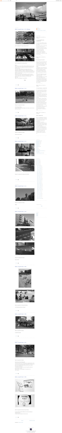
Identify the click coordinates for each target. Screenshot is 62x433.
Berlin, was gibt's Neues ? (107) (20, 342)
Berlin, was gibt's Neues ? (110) (20, 211)
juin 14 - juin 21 (39, 173)
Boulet (37, 213)
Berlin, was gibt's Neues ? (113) (20, 115)
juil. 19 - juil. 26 (39, 179)
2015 (38, 164)
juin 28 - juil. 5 (39, 175)
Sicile (37, 151)
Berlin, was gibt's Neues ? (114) (20, 88)
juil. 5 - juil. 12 (39, 177)
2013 (38, 162)
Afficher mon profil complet (41, 30)
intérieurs (37, 145)
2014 (38, 163)
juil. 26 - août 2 (39, 180)
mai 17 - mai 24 (39, 168)
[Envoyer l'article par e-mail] (18, 112)
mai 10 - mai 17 (39, 167)
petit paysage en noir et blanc (40, 150)
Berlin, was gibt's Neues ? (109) (20, 266)
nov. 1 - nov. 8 (39, 195)
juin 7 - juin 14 (39, 172)
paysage (37, 149)
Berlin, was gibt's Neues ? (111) (20, 186)
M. (36, 147)
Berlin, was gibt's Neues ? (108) (20, 314)
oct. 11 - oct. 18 (39, 193)
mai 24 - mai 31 (39, 169)
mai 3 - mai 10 (39, 165)
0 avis (16, 112)
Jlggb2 (37, 214)
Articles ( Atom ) (21, 422)
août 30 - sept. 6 (39, 187)
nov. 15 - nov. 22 (39, 198)
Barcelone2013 (38, 140)
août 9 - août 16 (39, 183)
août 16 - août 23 (39, 184)
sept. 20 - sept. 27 (39, 189)
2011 (38, 159)
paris (37, 148)
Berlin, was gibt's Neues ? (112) (20, 141)
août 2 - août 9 (39, 182)
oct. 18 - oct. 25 (39, 194)
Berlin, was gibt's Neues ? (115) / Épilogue (22, 29)
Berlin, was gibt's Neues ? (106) (20, 376)
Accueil (22, 420)
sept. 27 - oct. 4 (39, 190)
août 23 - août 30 (39, 185)
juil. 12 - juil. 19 (39, 178)
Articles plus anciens (32, 420)
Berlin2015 (37, 144)
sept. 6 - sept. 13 (39, 188)
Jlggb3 (37, 215)
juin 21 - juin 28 (39, 174)
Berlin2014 (37, 143)
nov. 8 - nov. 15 (39, 197)
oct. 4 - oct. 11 (39, 192)
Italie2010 (37, 146)
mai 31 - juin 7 (39, 170)
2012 (38, 161)
